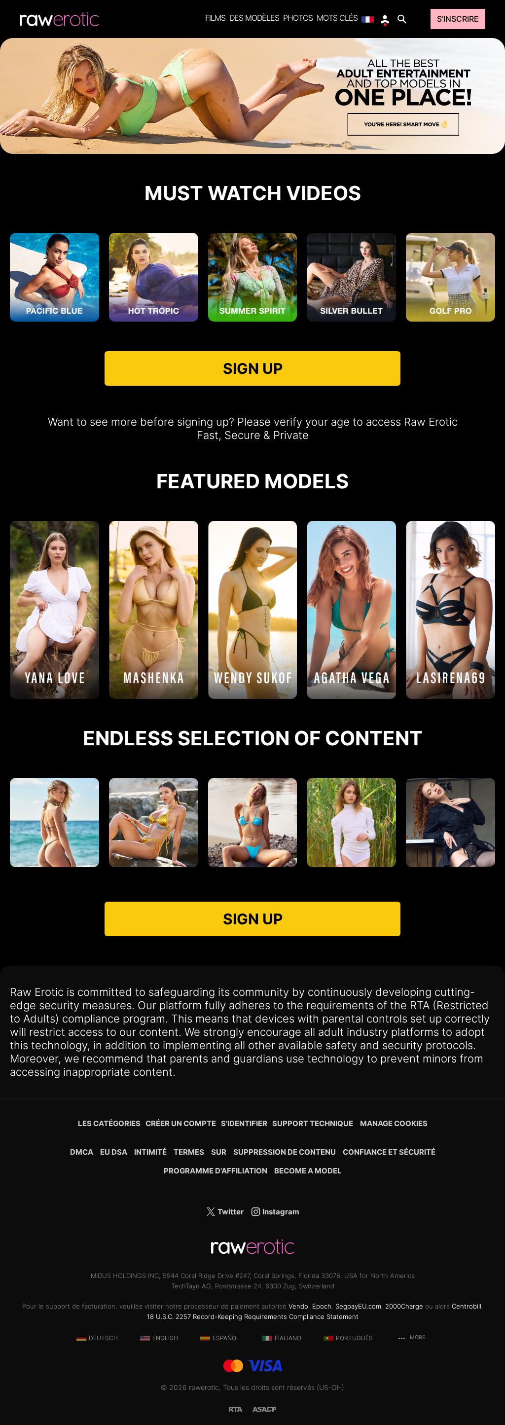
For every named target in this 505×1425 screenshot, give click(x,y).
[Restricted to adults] (240, 1408)
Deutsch (103, 1338)
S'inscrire (458, 19)
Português (354, 1338)
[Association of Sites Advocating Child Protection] (264, 1408)
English (165, 1338)
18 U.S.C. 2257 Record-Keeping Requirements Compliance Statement (253, 1316)
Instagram (280, 1211)
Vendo (298, 1306)
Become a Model (308, 1170)
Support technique (312, 1123)
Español (226, 1338)
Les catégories (109, 1123)
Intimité (150, 1152)
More (416, 1337)
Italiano (288, 1338)
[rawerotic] (59, 19)
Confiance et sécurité (389, 1152)
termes (189, 1152)
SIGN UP (253, 368)
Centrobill (466, 1306)
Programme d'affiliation (215, 1170)
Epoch (321, 1306)
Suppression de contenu (284, 1152)
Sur (218, 1152)
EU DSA (113, 1152)
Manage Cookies (394, 1123)
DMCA (81, 1152)
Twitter (230, 1211)
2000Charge (404, 1306)
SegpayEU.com (358, 1306)
